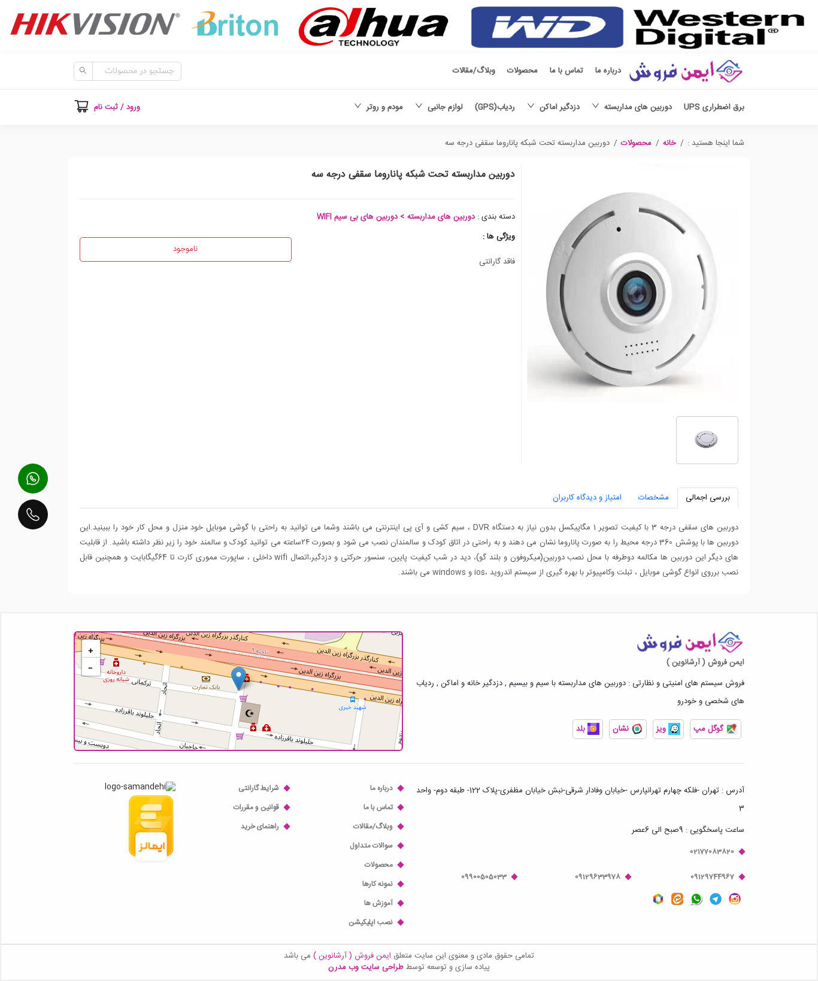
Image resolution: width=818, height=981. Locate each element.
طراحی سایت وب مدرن (366, 967)
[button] (669, 143)
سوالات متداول (371, 846)
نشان (622, 728)
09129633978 (597, 877)
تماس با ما (566, 71)
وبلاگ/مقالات (474, 71)
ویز (662, 728)
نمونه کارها (377, 884)
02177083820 (712, 852)
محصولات (522, 71)
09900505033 (484, 877)
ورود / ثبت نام (117, 107)
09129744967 (712, 877)
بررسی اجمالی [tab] (708, 497)
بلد (581, 728)
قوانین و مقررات (256, 807)
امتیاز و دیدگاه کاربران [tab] (587, 497)
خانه (669, 143)
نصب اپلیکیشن (371, 922)
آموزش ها (378, 903)
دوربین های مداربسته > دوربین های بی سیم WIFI (396, 216)
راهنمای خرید (260, 826)
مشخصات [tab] (653, 497)
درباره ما (608, 71)
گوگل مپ (709, 728)
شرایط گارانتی (258, 788)
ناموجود (185, 249)
